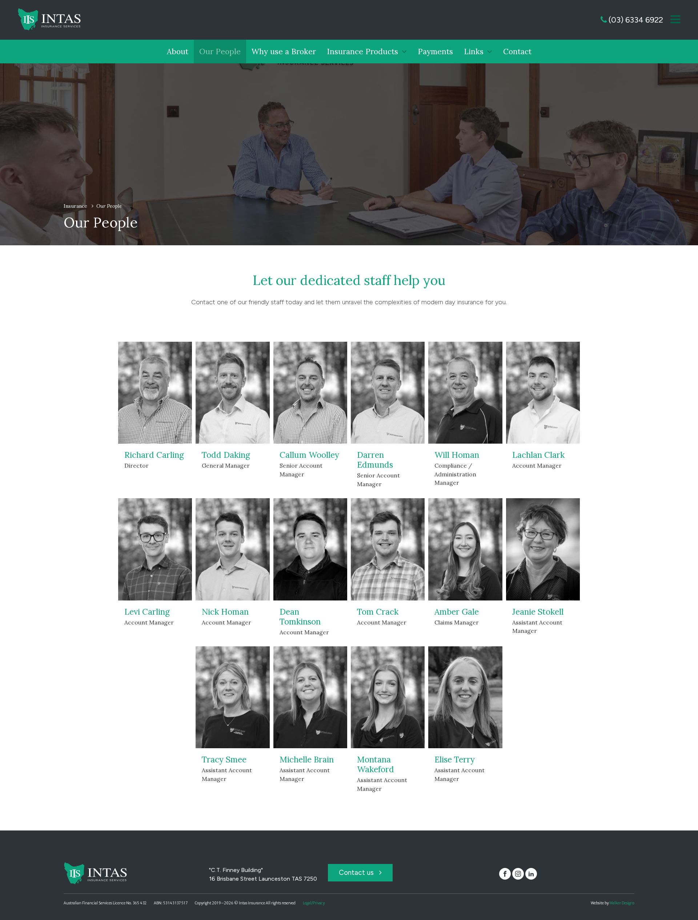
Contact (517, 51)
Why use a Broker (284, 51)
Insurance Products (362, 51)
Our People (220, 51)
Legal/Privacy (314, 903)
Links (474, 51)
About (177, 51)
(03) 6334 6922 (635, 20)
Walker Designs (621, 903)
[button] (675, 19)
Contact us (357, 872)
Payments (435, 51)
